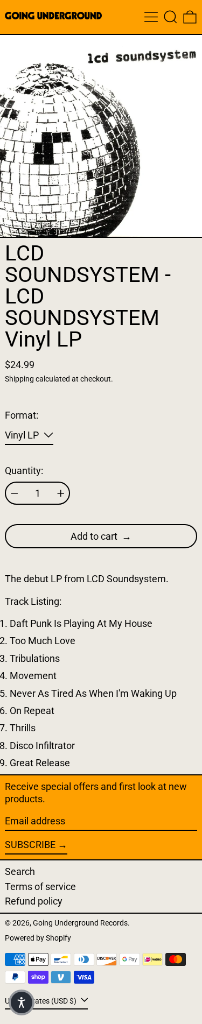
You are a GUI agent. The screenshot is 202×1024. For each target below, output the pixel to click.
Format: (21, 415)
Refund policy (33, 901)
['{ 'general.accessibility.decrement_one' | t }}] (14, 493)
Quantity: (24, 470)
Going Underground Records (80, 923)
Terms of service (40, 886)
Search (20, 871)
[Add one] (61, 493)
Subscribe (30, 844)
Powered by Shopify (38, 938)
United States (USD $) (41, 1000)
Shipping (19, 379)
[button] (170, 17)
